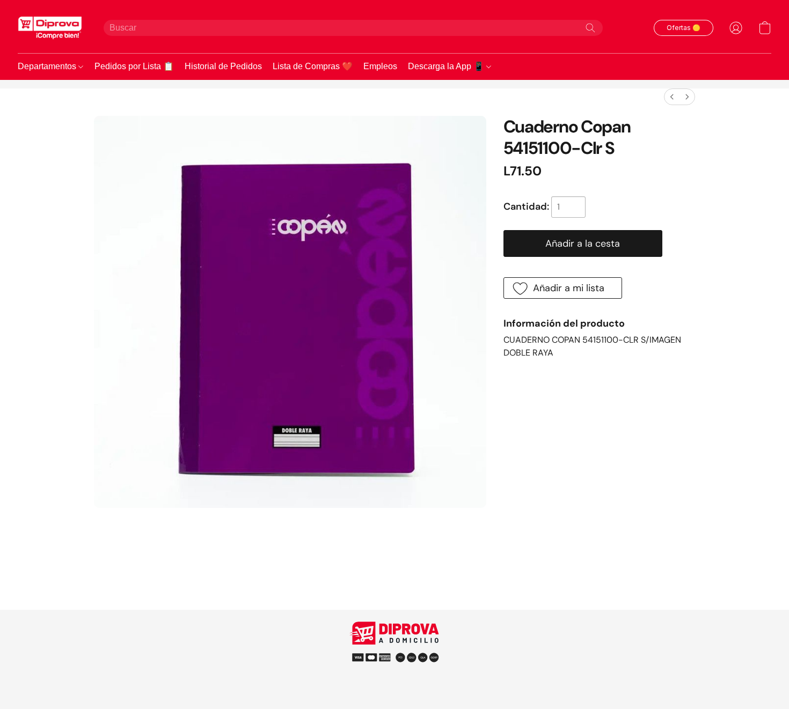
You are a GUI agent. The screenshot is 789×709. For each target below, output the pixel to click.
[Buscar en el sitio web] (590, 27)
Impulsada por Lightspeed (395, 676)
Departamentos (48, 66)
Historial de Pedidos (223, 66)
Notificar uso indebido (395, 656)
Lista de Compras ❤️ (313, 66)
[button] (50, 27)
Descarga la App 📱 (447, 66)
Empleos (380, 66)
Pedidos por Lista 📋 (134, 66)
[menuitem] (672, 97)
